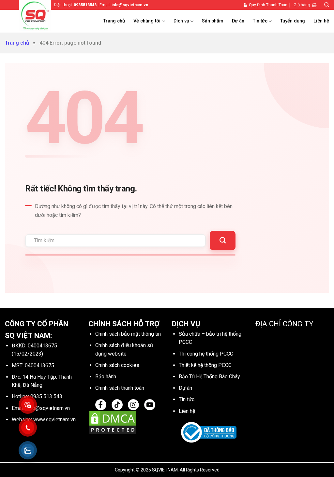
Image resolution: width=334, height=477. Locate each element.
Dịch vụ (181, 21)
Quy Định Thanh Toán (268, 5)
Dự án (238, 21)
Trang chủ (114, 21)
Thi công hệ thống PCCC (206, 354)
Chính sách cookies (117, 365)
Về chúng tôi (146, 21)
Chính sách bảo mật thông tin (128, 334)
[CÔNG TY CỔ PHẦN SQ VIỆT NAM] (43, 15)
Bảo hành (105, 376)
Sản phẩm (212, 21)
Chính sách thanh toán (119, 388)
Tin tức (260, 21)
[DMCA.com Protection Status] (112, 422)
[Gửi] (222, 240)
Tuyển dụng (292, 21)
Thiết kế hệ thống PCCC (205, 365)
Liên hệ (321, 21)
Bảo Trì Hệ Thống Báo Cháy (209, 376)
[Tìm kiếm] (326, 4)
